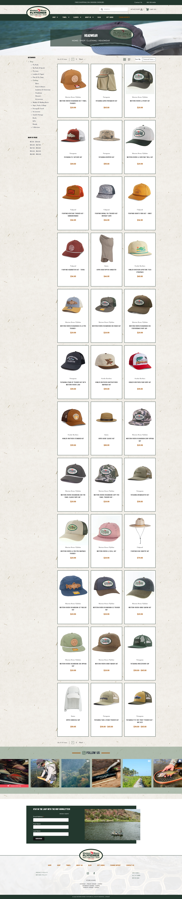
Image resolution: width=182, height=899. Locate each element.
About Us (88, 17)
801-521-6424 (151, 2)
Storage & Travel (38, 108)
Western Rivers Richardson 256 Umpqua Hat (73, 665)
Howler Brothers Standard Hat (73, 439)
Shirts (37, 83)
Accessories (39, 99)
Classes (75, 17)
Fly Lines (35, 71)
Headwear (38, 93)
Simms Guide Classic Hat (106, 439)
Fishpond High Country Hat (140, 551)
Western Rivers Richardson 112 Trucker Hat (106, 608)
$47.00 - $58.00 (35, 148)
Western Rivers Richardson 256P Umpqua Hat (140, 440)
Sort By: (138, 59)
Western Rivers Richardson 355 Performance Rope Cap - (140, 327)
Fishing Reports (124, 17)
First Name (37, 824)
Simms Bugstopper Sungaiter (106, 270)
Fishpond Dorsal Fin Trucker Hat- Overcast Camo (106, 214)
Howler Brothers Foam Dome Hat (140, 382)
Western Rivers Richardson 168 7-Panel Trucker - (73, 102)
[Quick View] (84, 68)
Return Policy (41, 875)
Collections (36, 127)
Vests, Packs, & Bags (39, 105)
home (49, 865)
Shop (54, 17)
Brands (35, 124)
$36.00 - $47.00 (35, 145)
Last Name (36, 831)
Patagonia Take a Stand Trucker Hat (106, 720)
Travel (64, 17)
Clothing (35, 80)
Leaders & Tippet (38, 74)
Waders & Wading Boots (41, 102)
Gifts (34, 121)
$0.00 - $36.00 (35, 142)
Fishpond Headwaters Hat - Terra (73, 270)
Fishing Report (115, 865)
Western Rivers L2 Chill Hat (106, 551)
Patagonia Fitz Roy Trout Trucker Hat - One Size (140, 721)
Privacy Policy (42, 872)
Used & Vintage (38, 115)
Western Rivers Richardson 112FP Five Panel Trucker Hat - (106, 496)
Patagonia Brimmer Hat (106, 157)
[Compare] (84, 79)
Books (35, 118)
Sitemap (107, 896)
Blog (99, 17)
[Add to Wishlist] (84, 74)
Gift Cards (109, 17)
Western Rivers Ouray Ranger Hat (106, 664)
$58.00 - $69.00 (35, 151)
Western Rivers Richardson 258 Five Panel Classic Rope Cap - (73, 496)
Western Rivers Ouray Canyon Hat (140, 607)
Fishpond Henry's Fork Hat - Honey (140, 213)
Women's (38, 96)
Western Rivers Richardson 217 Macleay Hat (73, 608)
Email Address (38, 817)
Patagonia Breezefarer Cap (140, 664)
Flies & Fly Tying (38, 77)
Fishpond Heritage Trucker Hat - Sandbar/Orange (73, 214)
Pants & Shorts (40, 87)
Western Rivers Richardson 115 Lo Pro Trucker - (73, 327)
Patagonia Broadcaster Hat (140, 495)
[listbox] (149, 59)
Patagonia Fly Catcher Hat (73, 157)
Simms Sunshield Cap (73, 720)
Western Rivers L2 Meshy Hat (140, 101)
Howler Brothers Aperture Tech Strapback (140, 271)
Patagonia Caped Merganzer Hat (106, 101)
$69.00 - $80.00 (35, 154)
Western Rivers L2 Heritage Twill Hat (140, 157)
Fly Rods (35, 65)
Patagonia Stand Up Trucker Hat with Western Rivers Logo (73, 383)
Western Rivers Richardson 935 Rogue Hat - (106, 327)
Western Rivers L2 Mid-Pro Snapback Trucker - (73, 552)
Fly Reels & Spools (39, 68)
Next (81, 59)
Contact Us (138, 2)
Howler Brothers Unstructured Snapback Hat (106, 383)
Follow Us (93, 753)
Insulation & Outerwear (42, 90)
